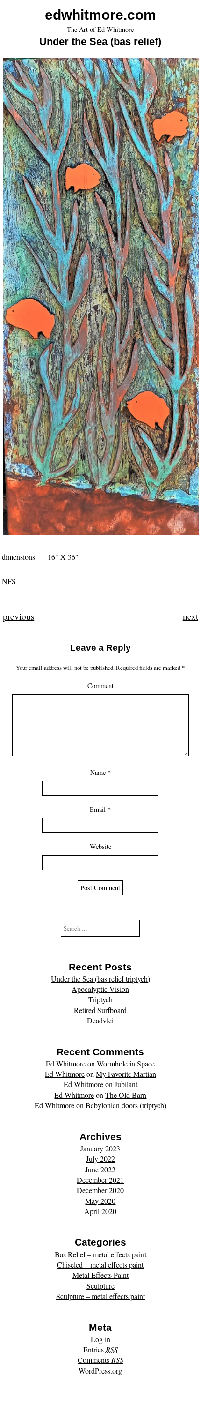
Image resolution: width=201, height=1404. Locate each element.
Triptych (100, 999)
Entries (100, 1349)
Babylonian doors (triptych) (126, 1105)
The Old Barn (125, 1095)
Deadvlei (100, 1020)
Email (100, 809)
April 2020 (100, 1211)
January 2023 (100, 1148)
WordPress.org (100, 1370)
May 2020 (100, 1201)
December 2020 (100, 1190)
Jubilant (126, 1084)
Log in (100, 1339)
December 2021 (100, 1180)
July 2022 (100, 1159)
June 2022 (100, 1169)
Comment (100, 685)
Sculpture (100, 1286)
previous (18, 616)
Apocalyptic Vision (100, 989)
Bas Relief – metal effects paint (100, 1254)
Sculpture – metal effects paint (100, 1296)
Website (100, 846)
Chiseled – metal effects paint (100, 1264)
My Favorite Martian (126, 1074)
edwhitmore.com (100, 15)
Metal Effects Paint (100, 1275)
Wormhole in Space (126, 1063)
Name (100, 772)
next (190, 616)
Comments (100, 1360)
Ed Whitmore (66, 1063)
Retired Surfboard (100, 1010)
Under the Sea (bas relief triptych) (100, 979)
